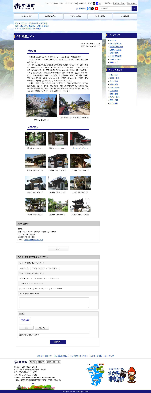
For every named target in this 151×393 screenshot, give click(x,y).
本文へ (49, 3)
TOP (16, 23)
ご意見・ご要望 (115, 50)
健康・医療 (114, 94)
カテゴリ (23, 23)
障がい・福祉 (114, 97)
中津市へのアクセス (53, 362)
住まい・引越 (114, 87)
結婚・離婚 (114, 84)
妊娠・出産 (114, 75)
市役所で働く (114, 53)
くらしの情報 (26, 16)
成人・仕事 (114, 81)
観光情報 (43, 23)
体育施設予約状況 (116, 47)
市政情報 (125, 16)
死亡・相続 (114, 103)
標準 (119, 3)
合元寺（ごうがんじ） (81, 148)
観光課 (38, 28)
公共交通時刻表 (115, 56)
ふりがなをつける (71, 3)
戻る (58, 249)
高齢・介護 (114, 100)
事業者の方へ (50, 16)
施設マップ (114, 62)
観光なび (32, 26)
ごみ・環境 (114, 91)
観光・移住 (100, 16)
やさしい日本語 (58, 3)
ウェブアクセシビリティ (79, 356)
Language (131, 3)
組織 (22, 28)
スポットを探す (43, 26)
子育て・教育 (75, 16)
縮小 (123, 3)
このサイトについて (44, 356)
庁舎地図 (32, 362)
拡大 (114, 3)
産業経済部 (30, 28)
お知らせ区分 (34, 23)
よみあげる (82, 3)
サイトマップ (109, 356)
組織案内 (41, 362)
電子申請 (113, 40)
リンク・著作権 (96, 356)
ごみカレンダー (115, 59)
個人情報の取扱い (60, 356)
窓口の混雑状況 (115, 43)
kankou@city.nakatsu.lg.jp (33, 239)
